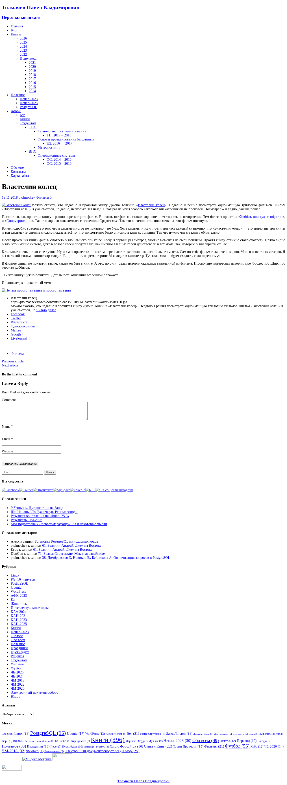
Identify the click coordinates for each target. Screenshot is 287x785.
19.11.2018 (10, 197)
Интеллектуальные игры (30, 608)
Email (6, 439)
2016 (32, 83)
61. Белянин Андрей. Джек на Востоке (71, 545)
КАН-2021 (19, 616)
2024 (23, 46)
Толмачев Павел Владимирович (143, 781)
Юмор (15, 696)
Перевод (247, 741)
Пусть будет (20, 652)
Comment (9, 400)
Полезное (18, 95)
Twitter (16, 318)
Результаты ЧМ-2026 (26, 520)
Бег (22, 115)
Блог (14, 30)
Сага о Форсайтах (126, 746)
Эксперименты (54, 751)
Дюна (254, 733)
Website (7, 451)
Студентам (28, 123)
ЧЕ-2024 (17, 676)
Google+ (17, 334)
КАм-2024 (18, 612)
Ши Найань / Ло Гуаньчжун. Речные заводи (44, 512)
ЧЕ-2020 (17, 672)
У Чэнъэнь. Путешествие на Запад (37, 508)
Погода (263, 741)
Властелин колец (151, 205)
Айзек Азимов (116, 733)
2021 (32, 62)
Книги (16, 34)
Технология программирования (62, 131)
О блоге (17, 636)
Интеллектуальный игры (39, 741)
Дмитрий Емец (203, 734)
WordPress (18, 591)
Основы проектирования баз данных (66, 139)
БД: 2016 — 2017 (59, 143)
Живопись (19, 603)
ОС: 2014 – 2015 (59, 159)
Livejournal (19, 338)
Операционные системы (56, 155)
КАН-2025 (19, 624)
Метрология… (49, 147)
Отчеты (228, 741)
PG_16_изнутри (23, 579)
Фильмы (42, 197)
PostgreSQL (28, 107)
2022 (23, 54)
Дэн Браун (240, 734)
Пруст (55, 746)
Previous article (13, 361)
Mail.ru (16, 330)
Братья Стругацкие (152, 733)
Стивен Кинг (158, 746)
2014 (32, 91)
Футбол (16, 668)
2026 (23, 38)
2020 (32, 66)
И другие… (28, 58)
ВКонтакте (19, 322)
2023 (23, 50)
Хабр (256, 746)
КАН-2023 (19, 620)
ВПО (33, 151)
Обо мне (17, 167)
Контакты (18, 171)
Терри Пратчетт (188, 746)
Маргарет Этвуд (137, 741)
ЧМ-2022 (17, 684)
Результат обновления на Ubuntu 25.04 (40, 516)
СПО (33, 127)
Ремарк (89, 746)
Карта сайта (20, 176)
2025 (23, 42)
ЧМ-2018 (17, 680)
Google (7, 733)
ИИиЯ (18, 741)
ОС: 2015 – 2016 (59, 163)
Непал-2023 (29, 99)
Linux (15, 575)
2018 (32, 75)
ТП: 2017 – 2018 (59, 135)
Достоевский (223, 734)
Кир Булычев (80, 741)
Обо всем (18, 640)
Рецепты (17, 656)
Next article (10, 365)
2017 (32, 79)
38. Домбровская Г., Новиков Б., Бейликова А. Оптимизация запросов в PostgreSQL (106, 557)
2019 (32, 70)
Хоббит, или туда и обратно (261, 217)
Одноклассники (23, 326)
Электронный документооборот (35, 692)
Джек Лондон (179, 733)
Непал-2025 (29, 103)
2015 (32, 87)
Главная (17, 26)
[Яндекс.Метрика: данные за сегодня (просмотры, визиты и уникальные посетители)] (37, 759)
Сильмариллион (19, 221)
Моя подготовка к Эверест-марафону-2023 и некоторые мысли (59, 524)
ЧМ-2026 (17, 688)
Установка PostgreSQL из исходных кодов (66, 541)
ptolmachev (27, 197)
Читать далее (46, 310)
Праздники (19, 648)
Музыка (155, 741)
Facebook (18, 314)
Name (6, 426)
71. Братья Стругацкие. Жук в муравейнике (71, 553)
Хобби (16, 111)
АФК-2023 (19, 595)
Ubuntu (16, 587)
